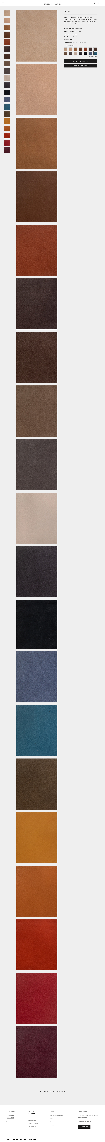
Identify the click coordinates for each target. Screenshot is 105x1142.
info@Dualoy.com (11, 1115)
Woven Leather (32, 1126)
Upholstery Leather (33, 1123)
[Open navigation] (3, 3)
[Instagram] (6, 1121)
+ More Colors (92, 56)
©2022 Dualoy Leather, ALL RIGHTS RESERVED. (22, 1139)
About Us (52, 1118)
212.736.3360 (10, 1118)
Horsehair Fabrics (32, 1130)
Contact (52, 1125)
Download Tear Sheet (80, 65)
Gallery (52, 1122)
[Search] (98, 3)
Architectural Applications (56, 1115)
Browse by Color (32, 1117)
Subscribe (84, 1126)
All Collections (32, 1120)
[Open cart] (102, 3)
